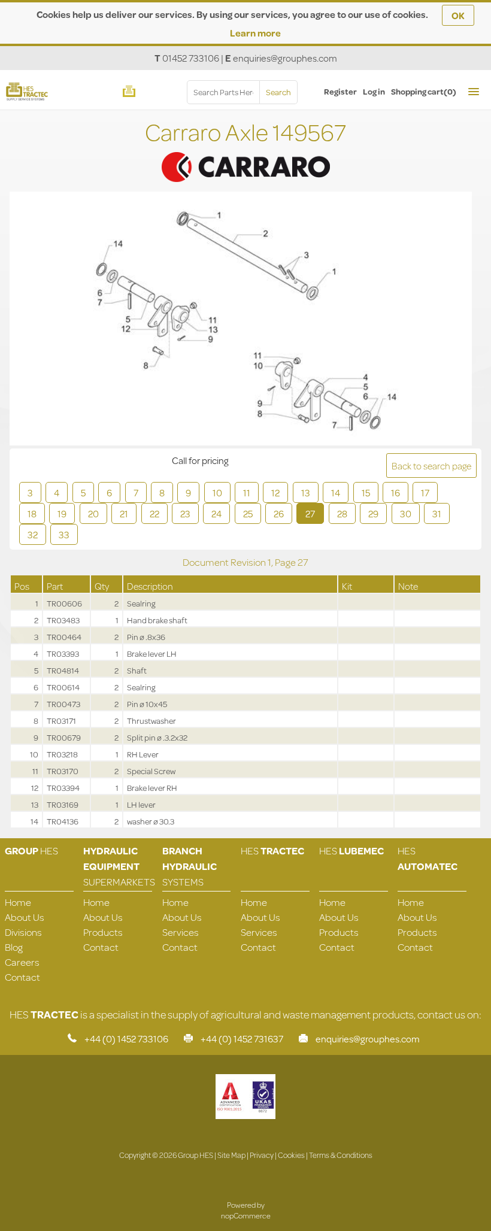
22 (154, 513)
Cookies (291, 1155)
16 (395, 492)
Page (286, 561)
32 (33, 534)
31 (436, 513)
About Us (24, 916)
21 (124, 513)
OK (458, 15)
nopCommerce (246, 1215)
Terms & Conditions (340, 1155)
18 (32, 513)
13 (305, 492)
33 (64, 534)
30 (405, 513)
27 (310, 513)
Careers (22, 961)
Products (103, 931)
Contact (22, 976)
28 (342, 513)
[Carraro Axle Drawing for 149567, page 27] (240, 320)
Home (18, 902)
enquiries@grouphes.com (285, 58)
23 (185, 513)
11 (246, 492)
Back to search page (431, 465)
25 (248, 513)
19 (61, 513)
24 (216, 513)
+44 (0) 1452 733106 (126, 1038)
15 (366, 492)
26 (279, 513)
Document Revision (225, 561)
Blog (14, 946)
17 (425, 492)
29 (373, 513)
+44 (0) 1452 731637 (242, 1038)
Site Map (231, 1155)
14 (335, 492)
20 (93, 513)
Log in (374, 92)
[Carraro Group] (245, 151)
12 (275, 492)
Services (180, 931)
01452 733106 (190, 58)
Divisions (23, 931)
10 (217, 492)
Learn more (255, 33)
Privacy (262, 1155)
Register (340, 92)
